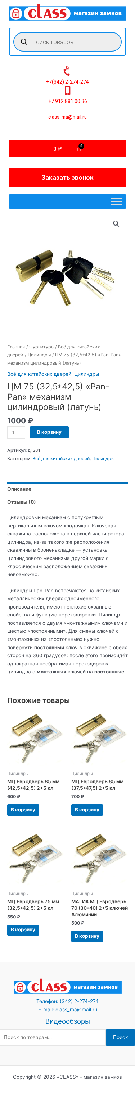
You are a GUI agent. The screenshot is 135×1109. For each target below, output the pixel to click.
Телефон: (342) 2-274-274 (67, 1001)
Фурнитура (41, 346)
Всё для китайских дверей (39, 374)
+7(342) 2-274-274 (67, 82)
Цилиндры (39, 354)
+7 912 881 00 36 (67, 101)
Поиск (120, 1037)
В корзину (49, 432)
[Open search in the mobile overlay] (67, 41)
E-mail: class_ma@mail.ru (67, 1009)
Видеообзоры (67, 1021)
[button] (116, 223)
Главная (16, 346)
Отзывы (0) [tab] (21, 502)
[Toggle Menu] (116, 201)
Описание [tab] (19, 489)
